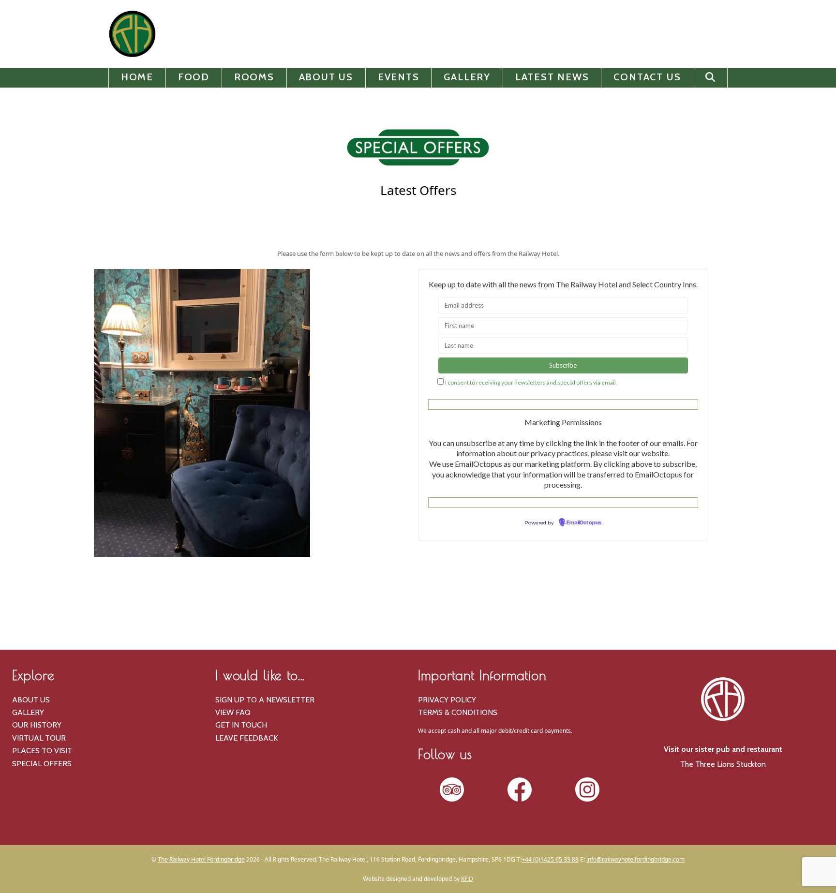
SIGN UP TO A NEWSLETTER (264, 699)
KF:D (467, 879)
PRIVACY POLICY (447, 699)
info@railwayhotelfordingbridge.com (635, 859)
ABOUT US (31, 699)
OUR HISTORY (36, 724)
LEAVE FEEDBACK (246, 738)
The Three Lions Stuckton (723, 764)
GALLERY (28, 712)
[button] (710, 78)
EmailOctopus (584, 523)
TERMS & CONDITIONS (457, 712)
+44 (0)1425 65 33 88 (550, 859)
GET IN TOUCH (241, 724)
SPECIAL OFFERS (42, 763)
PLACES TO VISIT (42, 750)
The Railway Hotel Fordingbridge (201, 859)
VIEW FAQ (233, 712)
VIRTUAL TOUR (39, 738)
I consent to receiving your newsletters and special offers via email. (531, 382)
